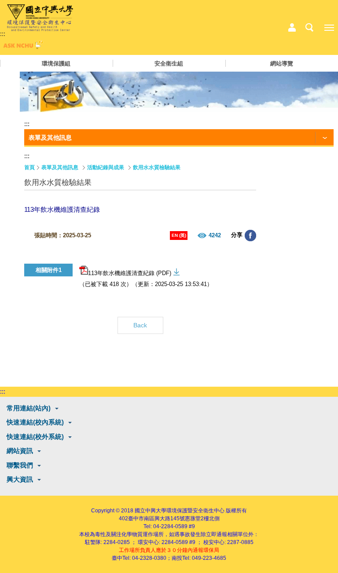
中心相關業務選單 (292, 27)
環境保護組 (56, 63)
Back (140, 325)
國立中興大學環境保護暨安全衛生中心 (179, 511)
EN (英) (179, 235)
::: (2, 33)
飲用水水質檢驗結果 (156, 167)
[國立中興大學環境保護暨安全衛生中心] (40, 18)
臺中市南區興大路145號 (156, 518)
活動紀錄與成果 (105, 167)
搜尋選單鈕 (309, 27)
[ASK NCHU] (22, 47)
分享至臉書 (250, 235)
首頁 (29, 167)
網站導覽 (281, 63)
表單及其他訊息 (59, 167)
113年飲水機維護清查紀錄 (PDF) (129, 273)
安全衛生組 (168, 63)
